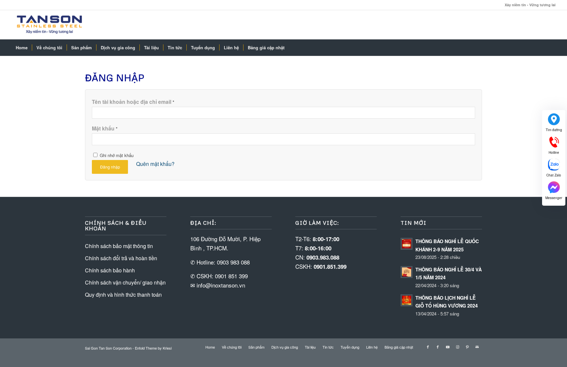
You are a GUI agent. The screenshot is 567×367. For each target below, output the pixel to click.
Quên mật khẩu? (155, 163)
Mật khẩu (104, 128)
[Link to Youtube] (447, 347)
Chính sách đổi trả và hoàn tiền (121, 258)
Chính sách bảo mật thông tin (119, 246)
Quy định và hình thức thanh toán (123, 294)
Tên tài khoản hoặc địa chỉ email (133, 101)
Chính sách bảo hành (110, 270)
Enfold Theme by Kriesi (153, 348)
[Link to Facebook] (428, 347)
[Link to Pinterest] (467, 347)
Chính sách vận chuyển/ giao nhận (125, 282)
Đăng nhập (110, 167)
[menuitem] (21, 47)
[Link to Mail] (477, 347)
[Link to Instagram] (457, 347)
